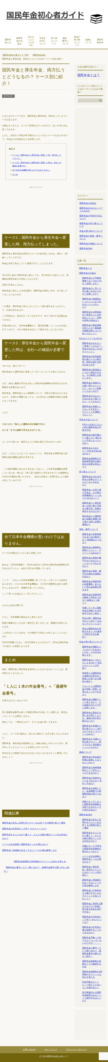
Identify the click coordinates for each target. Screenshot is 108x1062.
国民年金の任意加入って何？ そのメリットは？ (24, 829)
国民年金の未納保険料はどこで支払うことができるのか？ (91, 770)
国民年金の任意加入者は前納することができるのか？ (91, 930)
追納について (88, 41)
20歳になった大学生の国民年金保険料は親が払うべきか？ (91, 849)
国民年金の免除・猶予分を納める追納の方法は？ (91, 574)
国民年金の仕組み (19, 41)
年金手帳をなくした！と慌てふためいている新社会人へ (91, 985)
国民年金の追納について (91, 243)
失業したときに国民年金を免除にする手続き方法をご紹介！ (91, 610)
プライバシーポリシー (76, 1049)
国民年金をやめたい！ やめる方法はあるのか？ (92, 451)
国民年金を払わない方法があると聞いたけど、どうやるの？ (91, 399)
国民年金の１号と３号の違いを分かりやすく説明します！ (91, 291)
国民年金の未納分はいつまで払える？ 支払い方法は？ (92, 781)
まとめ (15, 174)
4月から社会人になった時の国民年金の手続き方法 (92, 427)
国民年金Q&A (100, 41)
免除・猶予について (65, 41)
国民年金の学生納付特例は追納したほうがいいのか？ (91, 760)
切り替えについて (54, 41)
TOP (16, 55)
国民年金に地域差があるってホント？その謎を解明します (29, 850)
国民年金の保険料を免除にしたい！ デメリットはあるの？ (91, 550)
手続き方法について (42, 41)
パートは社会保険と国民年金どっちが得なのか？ (25, 844)
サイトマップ (50, 1049)
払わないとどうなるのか (31, 41)
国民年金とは (8, 41)
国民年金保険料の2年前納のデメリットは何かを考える (40, 861)
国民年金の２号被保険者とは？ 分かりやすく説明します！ (92, 281)
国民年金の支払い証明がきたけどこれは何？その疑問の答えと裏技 (33, 823)
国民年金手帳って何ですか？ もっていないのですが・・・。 (92, 940)
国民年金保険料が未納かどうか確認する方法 (91, 964)
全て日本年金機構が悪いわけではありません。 (31, 170)
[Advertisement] (36, 106)
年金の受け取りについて (77, 41)
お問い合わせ (29, 1049)
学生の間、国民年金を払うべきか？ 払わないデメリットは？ (92, 621)
